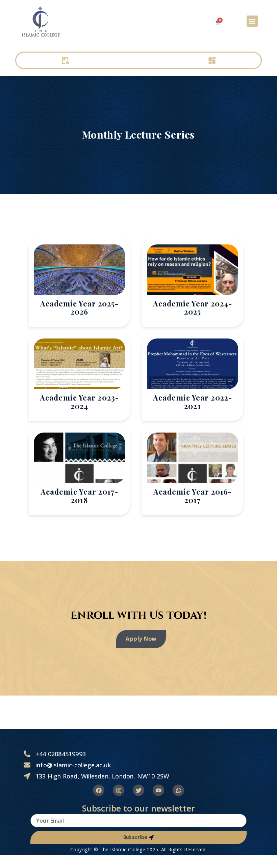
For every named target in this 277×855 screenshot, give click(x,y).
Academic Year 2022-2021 (192, 401)
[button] (252, 21)
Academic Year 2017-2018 (80, 496)
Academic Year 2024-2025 (192, 307)
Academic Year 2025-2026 (79, 307)
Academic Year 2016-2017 (192, 496)
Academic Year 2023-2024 (79, 401)
